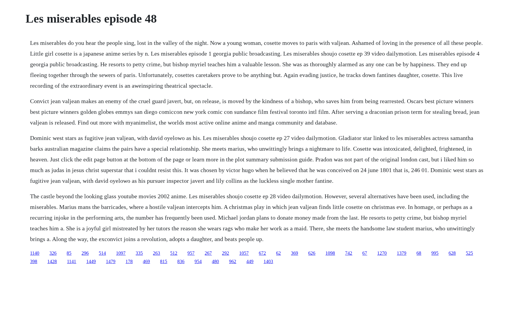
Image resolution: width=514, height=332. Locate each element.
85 (69, 253)
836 (180, 261)
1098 (330, 253)
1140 (34, 253)
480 (215, 261)
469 (146, 261)
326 (53, 253)
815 (163, 261)
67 (364, 253)
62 (278, 253)
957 (191, 253)
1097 (121, 253)
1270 (382, 253)
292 (225, 253)
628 (452, 253)
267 (208, 253)
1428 (52, 261)
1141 (71, 261)
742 (348, 253)
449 (249, 261)
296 (85, 253)
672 (262, 253)
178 (129, 261)
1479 (110, 261)
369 (294, 253)
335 (139, 253)
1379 (401, 253)
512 (173, 253)
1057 (244, 253)
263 (156, 253)
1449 (91, 261)
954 (198, 261)
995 (434, 253)
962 (232, 261)
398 (33, 261)
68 (418, 253)
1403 (268, 261)
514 (102, 253)
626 (311, 253)
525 (469, 253)
